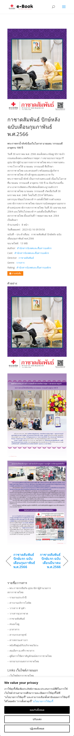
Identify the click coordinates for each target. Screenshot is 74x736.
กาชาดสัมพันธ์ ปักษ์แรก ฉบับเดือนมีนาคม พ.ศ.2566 (50, 561)
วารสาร (20, 262)
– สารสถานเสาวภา (17, 640)
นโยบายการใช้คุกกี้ (43, 701)
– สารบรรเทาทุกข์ (17, 634)
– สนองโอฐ (13, 624)
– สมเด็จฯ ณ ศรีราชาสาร (20, 650)
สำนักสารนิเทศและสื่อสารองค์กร (34, 248)
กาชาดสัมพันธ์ (26, 257)
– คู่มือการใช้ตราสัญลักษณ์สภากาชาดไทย (29, 656)
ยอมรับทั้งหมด (37, 709)
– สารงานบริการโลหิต (19, 602)
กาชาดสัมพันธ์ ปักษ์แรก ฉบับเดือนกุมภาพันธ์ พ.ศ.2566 (24, 561)
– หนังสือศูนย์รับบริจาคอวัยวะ (23, 645)
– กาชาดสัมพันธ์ (16, 618)
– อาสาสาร (13, 629)
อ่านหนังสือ (16, 273)
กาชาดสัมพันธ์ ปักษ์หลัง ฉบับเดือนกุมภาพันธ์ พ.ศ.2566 (33, 126)
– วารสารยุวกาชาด (17, 613)
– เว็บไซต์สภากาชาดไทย (20, 675)
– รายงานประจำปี (17, 597)
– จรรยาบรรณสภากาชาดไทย (23, 661)
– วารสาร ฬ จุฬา (16, 608)
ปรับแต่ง (37, 719)
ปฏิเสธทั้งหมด (37, 728)
